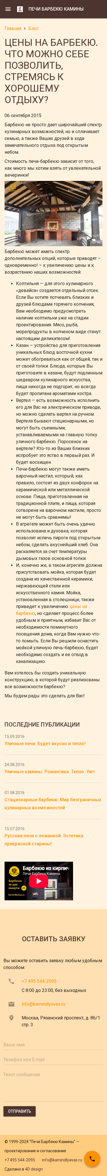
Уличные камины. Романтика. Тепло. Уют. (50, 771)
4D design (34, 1169)
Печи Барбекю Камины (56, 9)
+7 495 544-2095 (39, 981)
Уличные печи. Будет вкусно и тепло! (45, 743)
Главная (13, 28)
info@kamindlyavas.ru (43, 1004)
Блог (33, 28)
